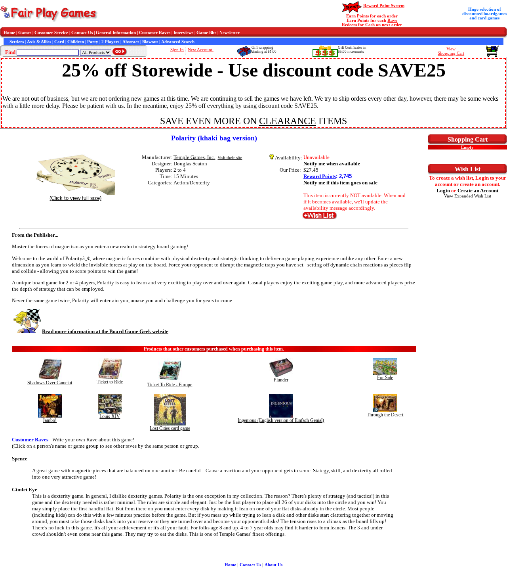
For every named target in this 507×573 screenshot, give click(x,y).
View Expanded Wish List (467, 196)
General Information (116, 33)
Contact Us (82, 33)
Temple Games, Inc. (194, 157)
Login (443, 191)
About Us (273, 565)
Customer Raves (154, 33)
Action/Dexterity (191, 183)
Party (92, 42)
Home (9, 33)
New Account (200, 50)
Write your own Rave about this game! (93, 440)
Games (24, 33)
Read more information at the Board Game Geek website (105, 331)
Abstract (130, 42)
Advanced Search (177, 42)
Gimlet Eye (24, 490)
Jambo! (50, 420)
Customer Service (51, 33)
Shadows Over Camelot (49, 382)
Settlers (17, 42)
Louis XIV (109, 416)
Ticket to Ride (110, 382)
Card (59, 42)
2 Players (110, 42)
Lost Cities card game (170, 428)
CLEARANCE (287, 121)
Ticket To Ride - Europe (169, 384)
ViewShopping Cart (451, 51)
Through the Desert (385, 415)
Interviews (183, 33)
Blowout (150, 42)
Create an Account (477, 191)
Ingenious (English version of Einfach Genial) (281, 420)
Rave (392, 20)
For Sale (385, 377)
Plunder (281, 380)
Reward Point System (383, 6)
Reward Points (319, 176)
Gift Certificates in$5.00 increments (352, 50)
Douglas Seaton (190, 164)
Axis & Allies (39, 42)
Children (75, 42)
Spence (19, 459)
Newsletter (229, 33)
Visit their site (229, 157)
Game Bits (206, 33)
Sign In (177, 50)
